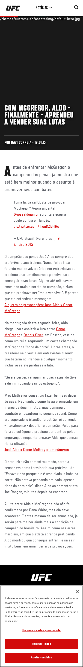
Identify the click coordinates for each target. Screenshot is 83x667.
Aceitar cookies (41, 657)
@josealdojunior (26, 215)
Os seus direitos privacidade (41, 630)
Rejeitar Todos (41, 644)
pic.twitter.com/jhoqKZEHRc (36, 227)
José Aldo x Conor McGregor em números (36, 450)
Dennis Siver (33, 335)
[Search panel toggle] (76, 7)
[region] (41, 626)
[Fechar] (77, 592)
